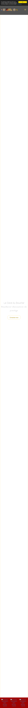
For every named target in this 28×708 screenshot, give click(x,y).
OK (22, 2)
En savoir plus (19, 4)
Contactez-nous (14, 317)
